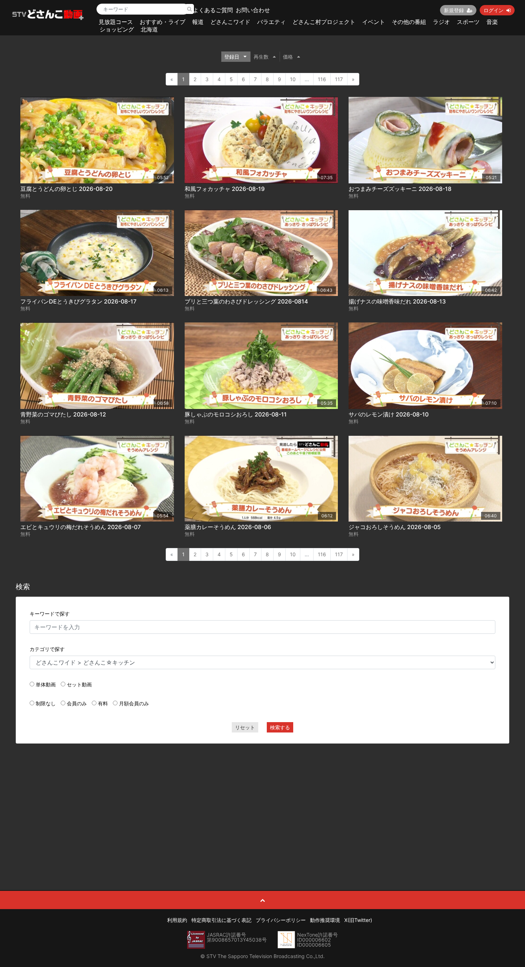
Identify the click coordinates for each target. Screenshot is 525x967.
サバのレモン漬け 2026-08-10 (389, 414)
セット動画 (79, 684)
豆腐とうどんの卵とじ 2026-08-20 (66, 188)
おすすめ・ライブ (162, 21)
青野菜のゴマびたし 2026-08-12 (63, 414)
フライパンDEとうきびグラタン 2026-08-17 (78, 301)
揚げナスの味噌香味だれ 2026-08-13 (397, 301)
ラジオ (441, 21)
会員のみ (77, 703)
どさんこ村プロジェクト (323, 21)
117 (339, 79)
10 (293, 79)
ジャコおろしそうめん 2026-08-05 (395, 527)
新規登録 (454, 10)
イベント (373, 21)
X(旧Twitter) (358, 920)
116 (322, 79)
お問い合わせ (253, 10)
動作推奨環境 (325, 920)
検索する (280, 727)
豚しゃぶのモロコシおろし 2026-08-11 (236, 414)
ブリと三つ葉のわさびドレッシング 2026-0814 (246, 301)
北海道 (149, 29)
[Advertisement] (262, 801)
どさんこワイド (230, 21)
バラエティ (271, 21)
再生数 (261, 57)
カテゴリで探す (47, 649)
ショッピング (117, 29)
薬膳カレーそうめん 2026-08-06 (228, 527)
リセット (245, 727)
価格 (288, 57)
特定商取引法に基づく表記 (221, 920)
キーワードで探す (50, 614)
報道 (198, 21)
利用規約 (177, 920)
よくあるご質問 (213, 10)
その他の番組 (409, 21)
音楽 (492, 21)
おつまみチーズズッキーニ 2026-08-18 (400, 188)
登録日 (231, 57)
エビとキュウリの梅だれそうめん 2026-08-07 (80, 527)
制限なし (46, 703)
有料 (103, 703)
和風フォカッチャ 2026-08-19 (225, 188)
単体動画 (46, 684)
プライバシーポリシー (281, 920)
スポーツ (468, 21)
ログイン (494, 10)
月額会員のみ (134, 703)
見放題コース (116, 21)
